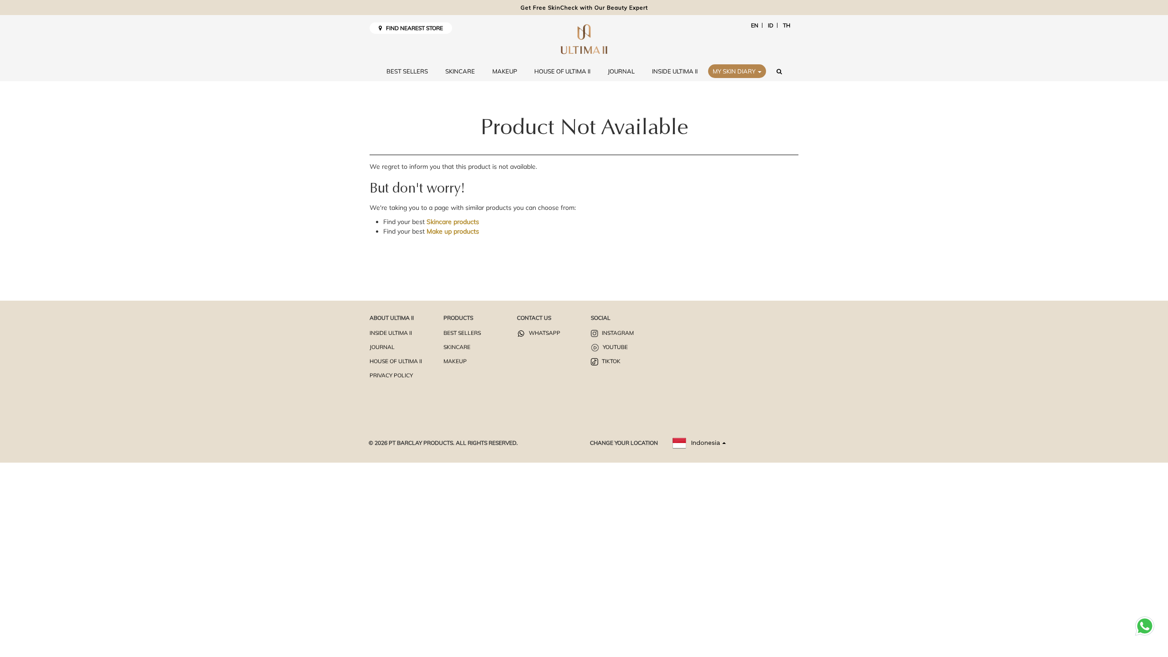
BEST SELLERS (407, 71)
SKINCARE (460, 71)
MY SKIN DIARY (735, 71)
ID (770, 25)
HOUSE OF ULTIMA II (562, 71)
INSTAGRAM (617, 332)
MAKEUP (504, 71)
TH (786, 25)
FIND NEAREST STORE (412, 28)
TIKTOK (610, 361)
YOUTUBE (614, 347)
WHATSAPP (543, 332)
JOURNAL (621, 71)
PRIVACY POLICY (391, 375)
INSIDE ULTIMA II (675, 71)
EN (754, 25)
